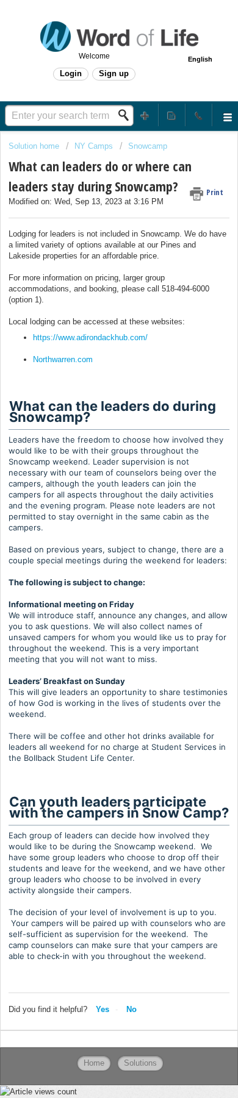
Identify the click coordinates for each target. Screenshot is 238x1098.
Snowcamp (147, 146)
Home (94, 1063)
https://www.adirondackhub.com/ (90, 337)
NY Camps (93, 146)
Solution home (35, 146)
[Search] (127, 115)
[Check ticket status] (172, 115)
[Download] (96, 550)
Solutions (140, 1063)
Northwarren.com (63, 359)
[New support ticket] (145, 115)
